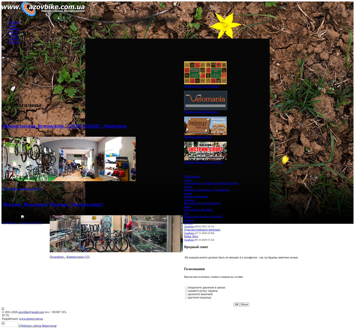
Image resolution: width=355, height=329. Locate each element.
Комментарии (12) (30, 222)
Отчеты (13, 38)
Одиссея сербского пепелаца (202, 229)
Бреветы (14, 41)
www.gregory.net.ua (31, 318)
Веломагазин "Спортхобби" (201, 85)
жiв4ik (187, 206)
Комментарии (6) (30, 188)
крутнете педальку (200, 297)
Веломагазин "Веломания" (201, 111)
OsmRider (189, 219)
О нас (12, 25)
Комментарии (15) (78, 256)
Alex (186, 213)
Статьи (13, 35)
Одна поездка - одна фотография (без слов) (211, 183)
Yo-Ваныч (189, 199)
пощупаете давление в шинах (206, 287)
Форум (13, 31)
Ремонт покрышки (196, 196)
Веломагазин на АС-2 (198, 136)
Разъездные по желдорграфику (203, 216)
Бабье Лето (191, 236)
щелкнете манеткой (200, 294)
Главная (14, 21)
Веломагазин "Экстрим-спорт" (203, 161)
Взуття (188, 223)
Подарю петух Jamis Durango (202, 203)
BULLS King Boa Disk (198, 209)
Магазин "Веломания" (26, 204)
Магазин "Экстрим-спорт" (77, 204)
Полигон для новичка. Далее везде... (207, 189)
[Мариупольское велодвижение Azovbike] (43, 16)
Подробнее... (11, 188)
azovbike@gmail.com (31, 312)
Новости (14, 28)
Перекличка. (192, 176)
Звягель (188, 179)
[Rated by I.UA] (9, 325)
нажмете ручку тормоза (203, 290)
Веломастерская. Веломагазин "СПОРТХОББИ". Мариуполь (65, 125)
